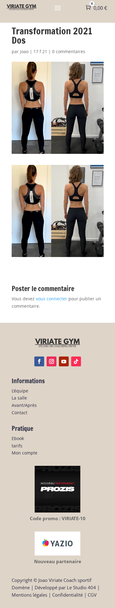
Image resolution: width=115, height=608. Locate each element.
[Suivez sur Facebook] (39, 361)
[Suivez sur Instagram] (51, 361)
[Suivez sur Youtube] (64, 361)
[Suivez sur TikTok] (76, 361)
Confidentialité (67, 595)
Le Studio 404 (81, 587)
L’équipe (20, 391)
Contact (19, 412)
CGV (92, 595)
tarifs (17, 446)
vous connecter (51, 299)
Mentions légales (29, 595)
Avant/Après (24, 405)
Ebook (18, 438)
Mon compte (24, 453)
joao (24, 51)
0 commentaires (68, 51)
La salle (19, 398)
